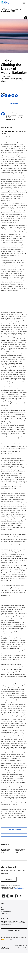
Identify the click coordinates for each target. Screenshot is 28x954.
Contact (3, 915)
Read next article (14, 835)
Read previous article (14, 829)
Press (2, 909)
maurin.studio (24, 949)
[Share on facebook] (5, 95)
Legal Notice (21, 945)
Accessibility (16, 945)
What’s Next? (6, 137)
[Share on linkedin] (12, 95)
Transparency (4, 913)
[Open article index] (25, 17)
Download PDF (14, 103)
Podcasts (3, 907)
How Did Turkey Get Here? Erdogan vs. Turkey (14, 132)
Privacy (26, 945)
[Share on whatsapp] (9, 95)
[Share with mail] (16, 95)
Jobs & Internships (14, 930)
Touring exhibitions (6, 911)
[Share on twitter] (2, 95)
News (2, 906)
